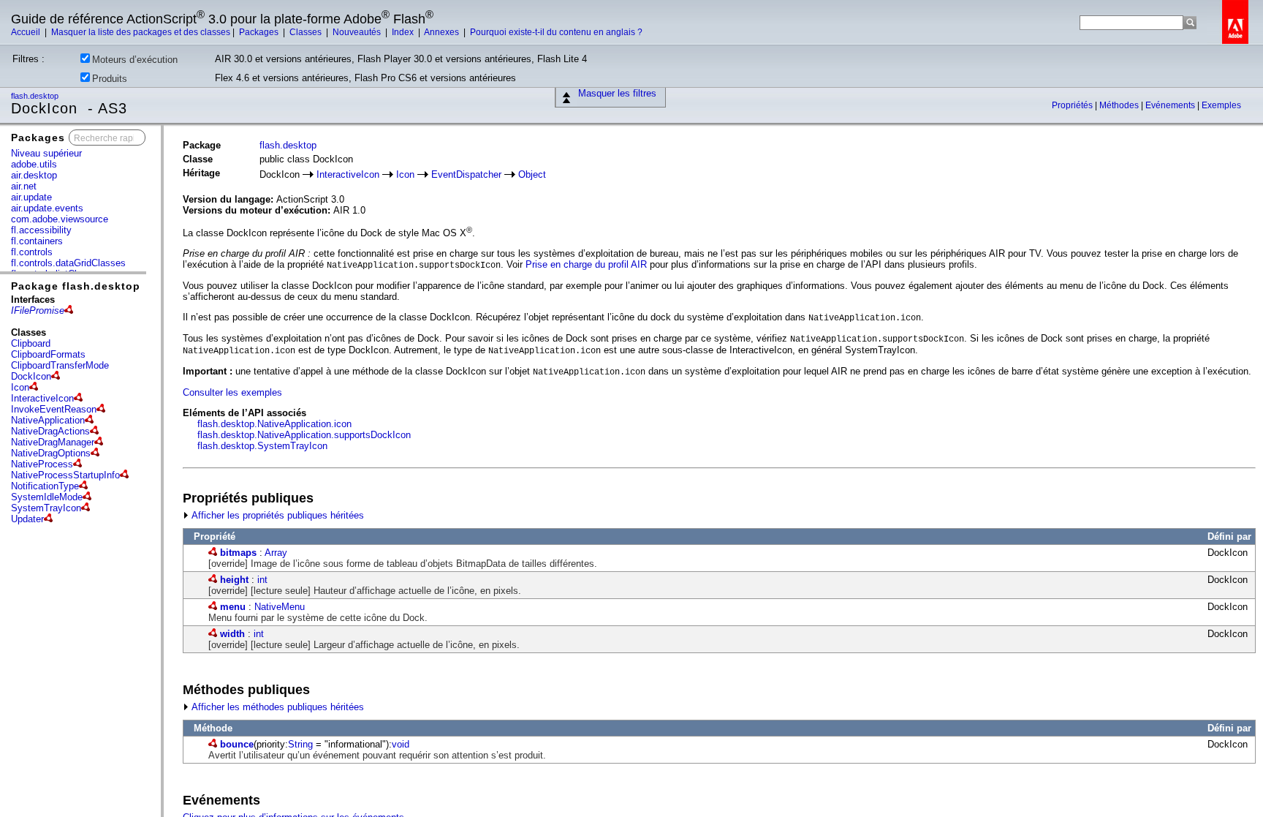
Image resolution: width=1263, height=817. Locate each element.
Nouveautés (358, 32)
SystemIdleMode (47, 497)
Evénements (1171, 105)
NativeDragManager (52, 442)
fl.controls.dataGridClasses (68, 262)
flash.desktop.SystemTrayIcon (262, 445)
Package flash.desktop (75, 286)
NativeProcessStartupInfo (65, 475)
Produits (109, 78)
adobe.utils (34, 164)
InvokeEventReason (53, 409)
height (234, 579)
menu (233, 606)
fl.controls (32, 251)
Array (276, 552)
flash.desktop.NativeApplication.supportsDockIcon (304, 434)
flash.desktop (36, 95)
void (400, 744)
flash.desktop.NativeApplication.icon (274, 423)
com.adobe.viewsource (59, 219)
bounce (237, 744)
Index (404, 32)
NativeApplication (48, 420)
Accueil (26, 32)
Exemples (1221, 105)
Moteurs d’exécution (135, 59)
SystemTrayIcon (46, 507)
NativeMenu (279, 606)
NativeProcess (42, 464)
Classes (306, 32)
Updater (27, 518)
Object (532, 174)
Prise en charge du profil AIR (586, 264)
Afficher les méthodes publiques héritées (276, 706)
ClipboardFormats (48, 354)
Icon (20, 387)
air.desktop (34, 175)
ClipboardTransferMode (60, 365)
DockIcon (31, 376)
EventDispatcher (466, 174)
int (262, 579)
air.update (31, 197)
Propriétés (1073, 105)
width (232, 633)
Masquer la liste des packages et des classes (140, 32)
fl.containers (37, 241)
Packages (260, 32)
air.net (24, 186)
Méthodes (1120, 105)
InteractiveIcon (42, 398)
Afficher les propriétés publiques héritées (276, 515)
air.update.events (47, 208)
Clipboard (30, 343)
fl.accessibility (41, 230)
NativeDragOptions (51, 453)
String (300, 744)
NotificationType (45, 486)
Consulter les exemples (232, 392)
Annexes (442, 32)
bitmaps (238, 552)
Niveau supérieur (46, 153)
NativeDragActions (50, 431)
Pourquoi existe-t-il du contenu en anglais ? (556, 32)
